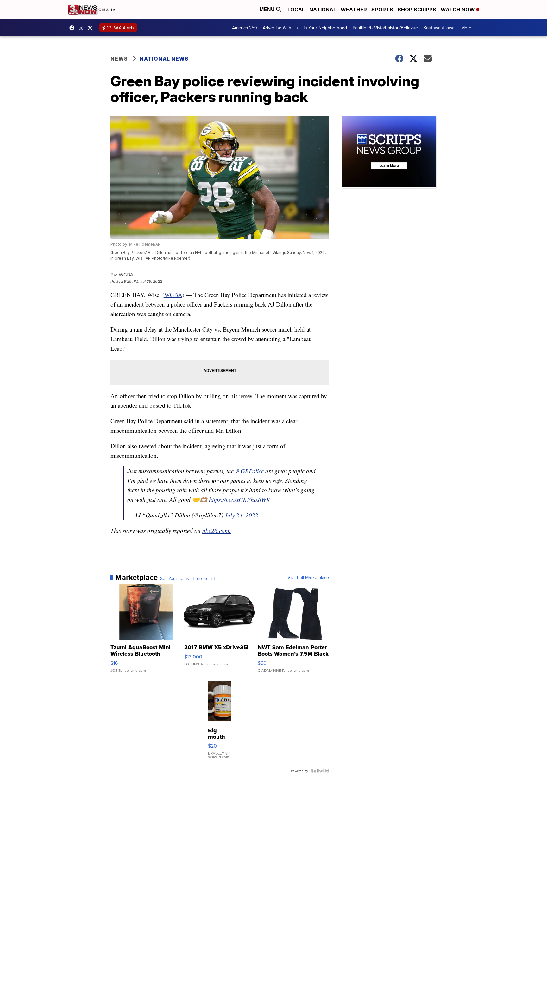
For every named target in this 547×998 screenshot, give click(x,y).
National (322, 9)
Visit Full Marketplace (308, 577)
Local (296, 9)
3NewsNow (73, 27)
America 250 (244, 27)
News (119, 58)
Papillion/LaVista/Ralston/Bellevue (385, 27)
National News (164, 58)
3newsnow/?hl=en (82, 27)
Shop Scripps (417, 9)
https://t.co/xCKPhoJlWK (239, 499)
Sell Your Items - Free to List (187, 578)
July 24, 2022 (241, 515)
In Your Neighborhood (325, 27)
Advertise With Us (280, 27)
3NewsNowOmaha (92, 27)
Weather (354, 9)
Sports (382, 9)
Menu (268, 9)
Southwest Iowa (439, 27)
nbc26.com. (216, 531)
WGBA (173, 295)
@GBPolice (249, 471)
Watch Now (458, 9)
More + (468, 27)
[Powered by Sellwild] (320, 770)
